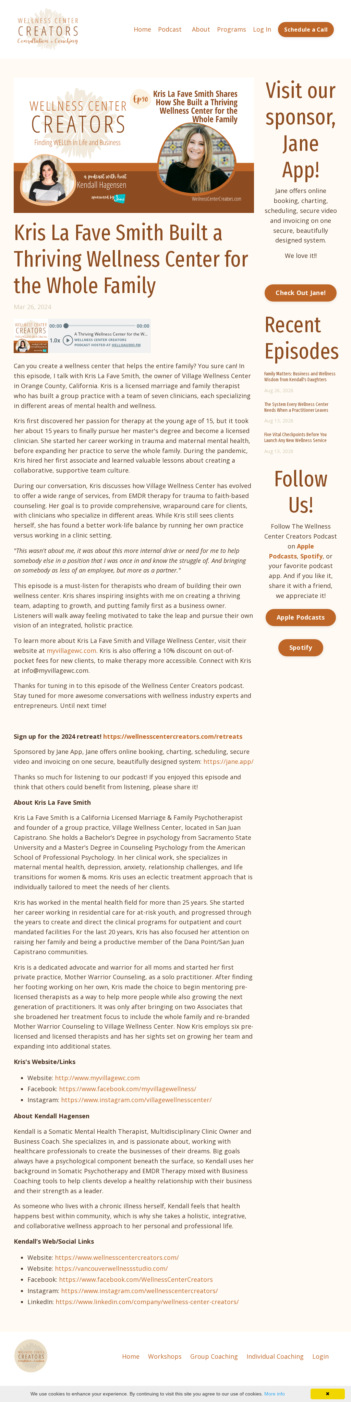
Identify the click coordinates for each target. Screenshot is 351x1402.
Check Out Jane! (301, 293)
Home (142, 29)
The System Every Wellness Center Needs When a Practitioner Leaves (296, 407)
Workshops (165, 1356)
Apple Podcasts (301, 617)
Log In (262, 29)
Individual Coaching (275, 1356)
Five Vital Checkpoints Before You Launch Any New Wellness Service (295, 437)
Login (320, 1356)
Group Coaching (214, 1356)
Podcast (170, 29)
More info (274, 1394)
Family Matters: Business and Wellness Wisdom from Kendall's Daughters (300, 377)
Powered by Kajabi (316, 1384)
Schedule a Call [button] (306, 29)
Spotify (300, 647)
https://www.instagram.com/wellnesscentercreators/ (139, 1291)
